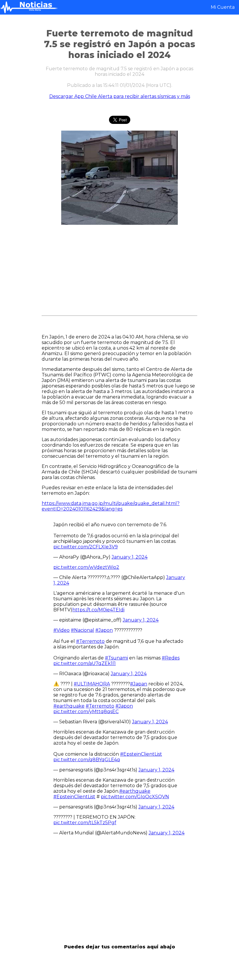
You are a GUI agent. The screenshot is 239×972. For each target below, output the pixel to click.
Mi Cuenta (223, 7)
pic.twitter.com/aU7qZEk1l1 (84, 663)
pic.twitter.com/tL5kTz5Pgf (84, 822)
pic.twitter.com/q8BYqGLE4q (86, 759)
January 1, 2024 (129, 557)
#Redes (171, 658)
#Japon (104, 630)
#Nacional (82, 630)
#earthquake (69, 706)
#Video (61, 630)
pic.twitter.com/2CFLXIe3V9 (85, 547)
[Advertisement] (119, 272)
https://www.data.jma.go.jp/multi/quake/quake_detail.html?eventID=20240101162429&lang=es (111, 506)
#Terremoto (90, 641)
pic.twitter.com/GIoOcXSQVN (135, 796)
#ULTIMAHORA (92, 684)
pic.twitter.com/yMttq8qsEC (86, 711)
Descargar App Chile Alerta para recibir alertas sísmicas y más (119, 96)
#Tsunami (116, 658)
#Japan (138, 684)
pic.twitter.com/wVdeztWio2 (86, 567)
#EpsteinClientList (141, 754)
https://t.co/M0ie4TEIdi (98, 610)
